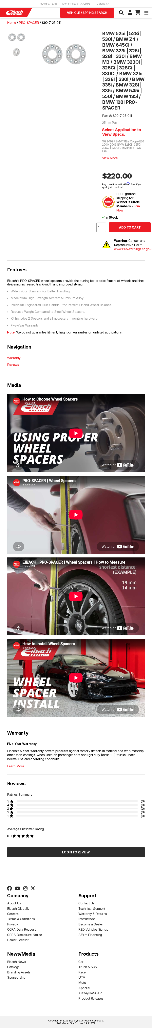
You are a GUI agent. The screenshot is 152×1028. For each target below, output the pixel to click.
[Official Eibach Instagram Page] (25, 888)
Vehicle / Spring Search (87, 13)
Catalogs (13, 967)
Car (81, 962)
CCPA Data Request (21, 929)
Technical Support (91, 908)
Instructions (86, 919)
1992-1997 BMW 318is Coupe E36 (123, 141)
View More (110, 157)
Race (82, 972)
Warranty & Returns (92, 914)
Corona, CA (103, 3)
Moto (82, 982)
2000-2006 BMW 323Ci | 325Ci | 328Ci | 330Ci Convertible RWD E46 (122, 148)
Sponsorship (16, 977)
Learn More (15, 766)
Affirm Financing (90, 935)
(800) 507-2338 (49, 3)
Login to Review (76, 852)
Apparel (84, 988)
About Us (14, 903)
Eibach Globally (18, 908)
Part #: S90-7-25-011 (117, 115)
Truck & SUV (87, 967)
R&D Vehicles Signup (93, 929)
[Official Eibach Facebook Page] (9, 888)
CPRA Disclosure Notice (24, 935)
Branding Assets (18, 972)
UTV (81, 977)
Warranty (14, 358)
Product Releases (91, 998)
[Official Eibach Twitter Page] (32, 888)
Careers (12, 914)
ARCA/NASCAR (90, 993)
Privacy (12, 924)
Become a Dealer (90, 924)
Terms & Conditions (21, 919)
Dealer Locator (17, 940)
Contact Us (86, 903)
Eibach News (16, 962)
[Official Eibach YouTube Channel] (17, 888)
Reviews (13, 365)
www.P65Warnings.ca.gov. (133, 249)
